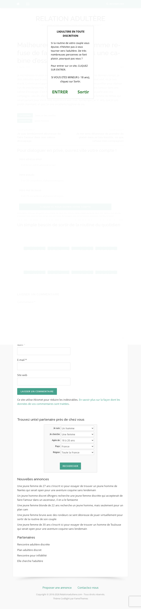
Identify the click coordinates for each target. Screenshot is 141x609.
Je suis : (57, 428)
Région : (57, 452)
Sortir (83, 92)
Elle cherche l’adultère (30, 561)
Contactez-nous (88, 587)
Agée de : (56, 440)
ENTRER (60, 92)
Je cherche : (55, 434)
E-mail (22, 360)
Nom (21, 344)
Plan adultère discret (29, 550)
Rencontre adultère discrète (33, 544)
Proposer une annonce (57, 587)
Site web (22, 375)
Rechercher (70, 466)
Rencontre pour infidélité (32, 555)
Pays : (58, 446)
